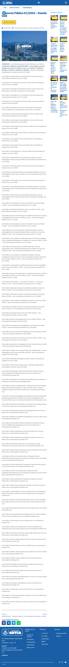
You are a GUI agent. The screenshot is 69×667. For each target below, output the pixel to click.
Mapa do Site (30, 647)
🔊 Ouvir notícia (9, 22)
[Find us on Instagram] (62, 662)
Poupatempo (45, 639)
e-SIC (5, 7)
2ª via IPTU (45, 633)
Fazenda (54, 79)
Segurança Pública (38, 28)
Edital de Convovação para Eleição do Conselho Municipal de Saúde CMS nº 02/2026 (63, 87)
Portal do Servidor (61, 633)
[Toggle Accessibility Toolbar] (4, 13)
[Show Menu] (39, 2)
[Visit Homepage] (7, 3)
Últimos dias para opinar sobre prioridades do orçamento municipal (54, 87)
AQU (7, 570)
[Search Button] (66, 2)
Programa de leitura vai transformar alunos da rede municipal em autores (63, 67)
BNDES (43, 641)
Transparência (27, 7)
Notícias (30, 28)
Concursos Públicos (21, 28)
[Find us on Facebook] (59, 662)
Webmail (58, 636)
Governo (63, 98)
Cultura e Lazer (54, 18)
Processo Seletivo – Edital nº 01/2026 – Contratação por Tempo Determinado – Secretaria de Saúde (63, 28)
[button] (4, 623)
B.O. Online (45, 636)
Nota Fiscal (45, 644)
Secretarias (30, 639)
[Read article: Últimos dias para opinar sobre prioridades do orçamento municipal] (54, 78)
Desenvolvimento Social (57, 40)
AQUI (7, 76)
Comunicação (56, 98)
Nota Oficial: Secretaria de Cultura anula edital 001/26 (54, 25)
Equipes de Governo (30, 636)
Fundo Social (30, 645)
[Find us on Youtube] (65, 662)
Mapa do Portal (14, 7)
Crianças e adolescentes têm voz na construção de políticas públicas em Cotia (54, 48)
